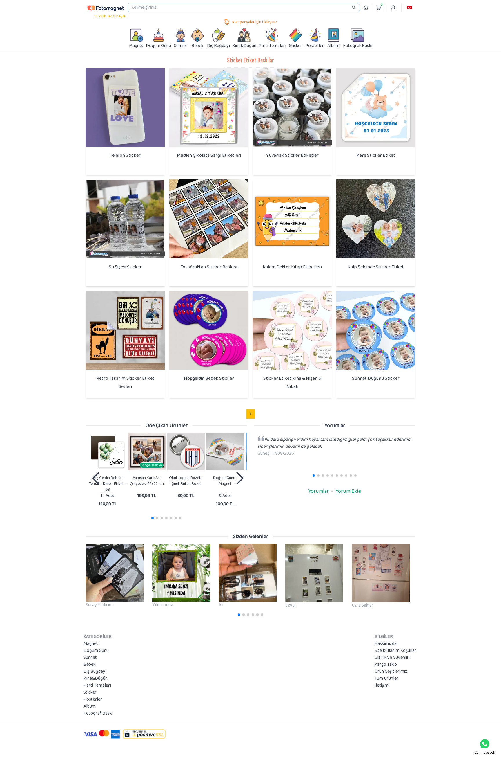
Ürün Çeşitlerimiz (391, 671)
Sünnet (90, 657)
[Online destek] (485, 744)
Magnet (91, 643)
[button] (409, 7)
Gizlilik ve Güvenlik (392, 657)
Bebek (89, 664)
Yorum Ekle (348, 491)
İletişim (382, 685)
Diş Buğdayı (95, 671)
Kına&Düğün (96, 678)
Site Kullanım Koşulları (396, 650)
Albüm (90, 706)
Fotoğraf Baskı (98, 713)
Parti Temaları (97, 685)
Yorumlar (318, 491)
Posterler (93, 699)
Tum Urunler (386, 678)
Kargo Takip (386, 664)
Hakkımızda (386, 643)
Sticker (90, 692)
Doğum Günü (96, 650)
